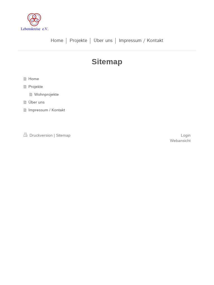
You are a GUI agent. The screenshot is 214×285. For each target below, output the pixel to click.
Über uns (36, 102)
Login (186, 135)
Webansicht (180, 140)
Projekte (35, 86)
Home (33, 79)
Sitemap (63, 135)
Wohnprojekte (46, 94)
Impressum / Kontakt (46, 110)
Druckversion (41, 135)
